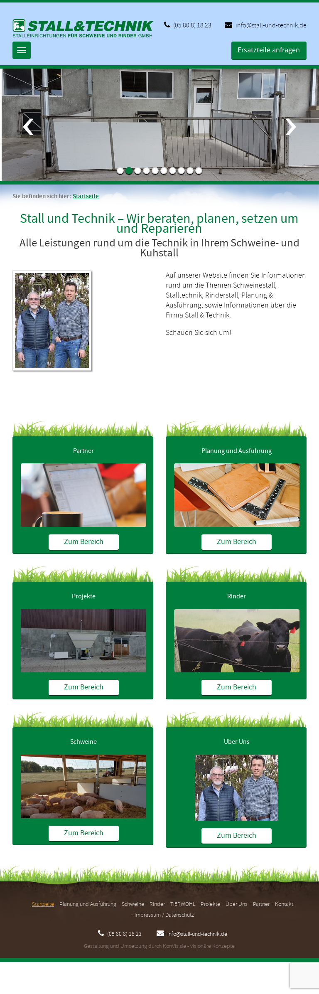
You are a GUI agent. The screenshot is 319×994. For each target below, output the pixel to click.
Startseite (86, 196)
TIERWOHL (182, 904)
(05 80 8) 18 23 (191, 25)
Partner (83, 451)
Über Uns (237, 742)
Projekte (84, 596)
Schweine (83, 742)
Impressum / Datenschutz (164, 915)
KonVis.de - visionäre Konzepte (199, 946)
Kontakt (284, 904)
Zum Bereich (83, 542)
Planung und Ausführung (236, 451)
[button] (28, 149)
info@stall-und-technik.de (270, 25)
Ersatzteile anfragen (269, 50)
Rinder (236, 596)
